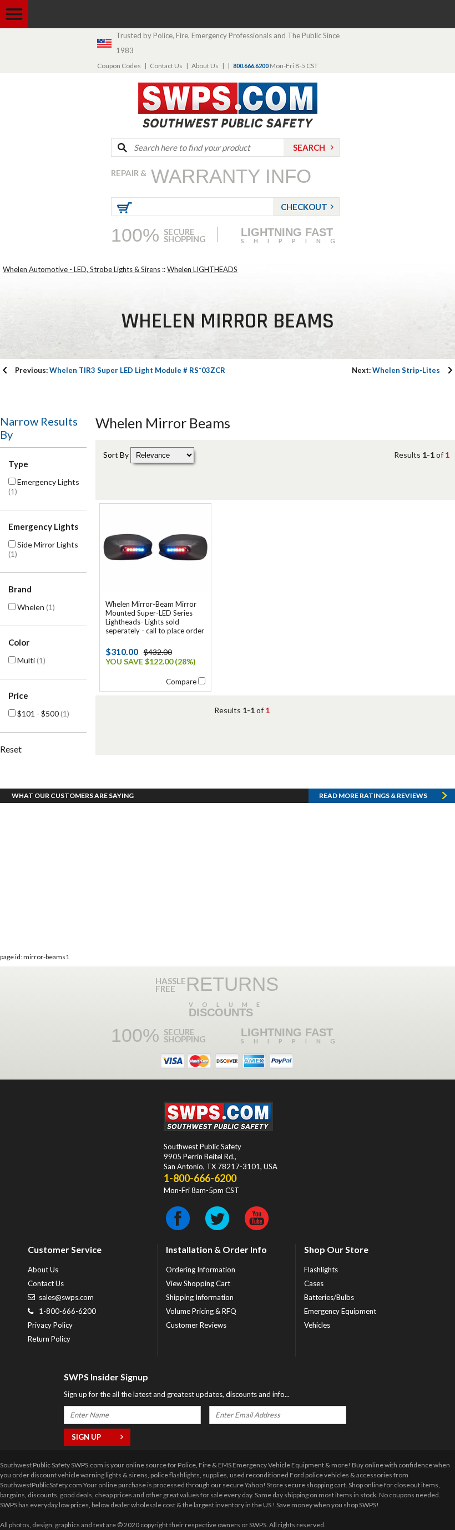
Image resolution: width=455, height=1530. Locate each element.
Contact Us (166, 66)
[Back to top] (418, 1494)
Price (18, 695)
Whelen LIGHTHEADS (202, 269)
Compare (181, 681)
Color (18, 642)
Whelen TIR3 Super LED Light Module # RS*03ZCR (120, 370)
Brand (20, 589)
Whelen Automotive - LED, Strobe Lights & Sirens (81, 269)
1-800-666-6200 (67, 1311)
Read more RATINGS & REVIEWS (373, 795)
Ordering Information (200, 1269)
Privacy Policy (50, 1325)
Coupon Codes (119, 66)
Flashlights (321, 1269)
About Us (205, 66)
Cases (313, 1283)
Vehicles (317, 1325)
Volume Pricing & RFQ (201, 1311)
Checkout (304, 207)
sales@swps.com (66, 1297)
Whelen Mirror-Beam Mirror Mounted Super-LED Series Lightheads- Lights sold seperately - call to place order (154, 617)
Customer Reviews (196, 1325)
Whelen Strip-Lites (396, 370)
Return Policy (49, 1338)
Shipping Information (200, 1297)
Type (18, 464)
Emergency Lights (43, 526)
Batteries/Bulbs (329, 1297)
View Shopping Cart (198, 1283)
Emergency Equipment (340, 1311)
